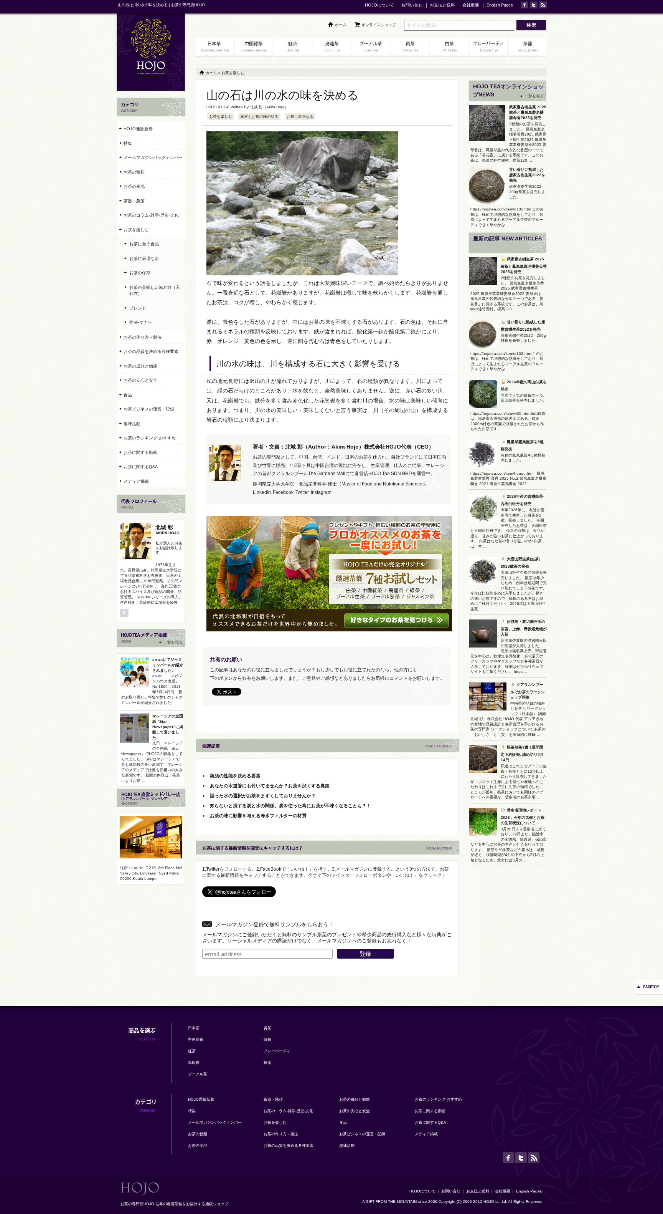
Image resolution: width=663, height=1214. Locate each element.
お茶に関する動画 (140, 452)
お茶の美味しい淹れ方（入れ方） (154, 290)
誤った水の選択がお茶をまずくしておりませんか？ (263, 795)
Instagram (321, 492)
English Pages (500, 5)
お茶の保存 (139, 272)
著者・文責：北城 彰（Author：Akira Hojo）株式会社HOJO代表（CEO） (343, 447)
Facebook (283, 492)
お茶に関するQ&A (141, 466)
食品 (128, 395)
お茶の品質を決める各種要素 (151, 351)
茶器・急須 (134, 201)
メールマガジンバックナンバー (153, 157)
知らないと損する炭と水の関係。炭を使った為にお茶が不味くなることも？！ (290, 805)
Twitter (302, 492)
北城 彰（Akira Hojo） (269, 107)
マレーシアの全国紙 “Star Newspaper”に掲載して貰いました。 (167, 727)
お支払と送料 (442, 5)
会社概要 (470, 5)
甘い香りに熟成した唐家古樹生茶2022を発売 (527, 174)
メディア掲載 (136, 481)
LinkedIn (262, 492)
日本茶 (194, 1028)
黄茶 (267, 1028)
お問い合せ (411, 5)
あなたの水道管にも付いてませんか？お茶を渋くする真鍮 (270, 785)
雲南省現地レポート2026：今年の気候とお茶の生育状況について (522, 816)
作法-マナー (140, 322)
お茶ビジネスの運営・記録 (149, 409)
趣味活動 (132, 423)
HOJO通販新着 (138, 128)
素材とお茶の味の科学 (259, 116)
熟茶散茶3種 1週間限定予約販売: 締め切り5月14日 (522, 753)
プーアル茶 (197, 1074)
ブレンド (137, 308)
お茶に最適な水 (300, 116)
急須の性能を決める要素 (235, 775)
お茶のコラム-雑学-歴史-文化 (151, 215)
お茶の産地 (134, 186)
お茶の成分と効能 (140, 366)
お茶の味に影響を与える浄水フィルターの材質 (258, 815)
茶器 (267, 1062)
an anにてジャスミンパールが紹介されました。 (167, 665)
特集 (128, 143)
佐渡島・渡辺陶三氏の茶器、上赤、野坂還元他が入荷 (524, 627)
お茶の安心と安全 (140, 380)
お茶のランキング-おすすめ (150, 438)
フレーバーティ (277, 1051)
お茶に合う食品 (144, 244)
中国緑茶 (195, 1039)
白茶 (267, 1039)
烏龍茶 (194, 1062)
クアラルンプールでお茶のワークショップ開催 (527, 690)
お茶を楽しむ (220, 116)
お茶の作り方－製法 (143, 337)
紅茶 (192, 1051)
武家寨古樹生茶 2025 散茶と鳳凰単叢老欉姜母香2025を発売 (527, 112)
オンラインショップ (378, 25)
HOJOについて (379, 5)
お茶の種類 (134, 172)
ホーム (340, 25)
